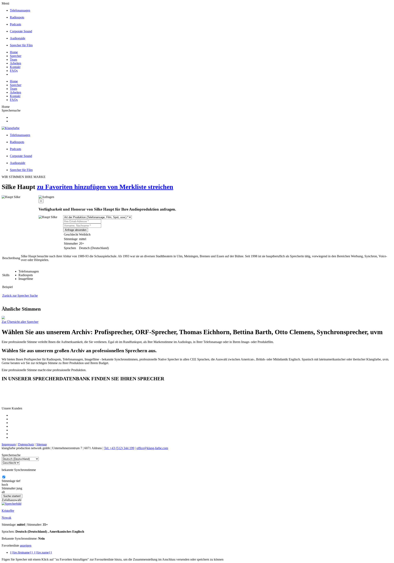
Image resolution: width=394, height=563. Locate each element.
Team (13, 59)
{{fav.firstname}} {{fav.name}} (31, 552)
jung (19, 488)
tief (18, 481)
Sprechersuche (11, 110)
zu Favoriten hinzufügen (72, 186)
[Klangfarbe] (10, 128)
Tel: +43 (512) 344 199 (119, 448)
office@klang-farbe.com (152, 448)
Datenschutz (26, 444)
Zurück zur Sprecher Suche (20, 295)
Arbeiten (15, 63)
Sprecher (15, 56)
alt (3, 492)
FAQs (14, 70)
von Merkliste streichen (140, 186)
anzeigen (25, 545)
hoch (5, 484)
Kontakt (15, 67)
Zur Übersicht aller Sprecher (20, 322)
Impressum (9, 444)
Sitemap (41, 444)
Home (14, 52)
